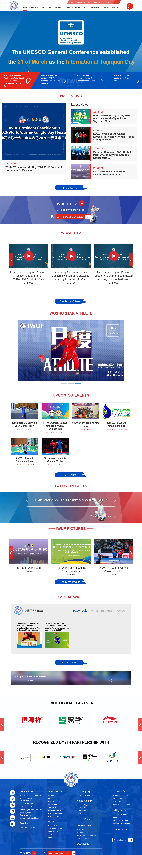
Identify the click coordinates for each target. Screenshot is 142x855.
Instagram (107, 610)
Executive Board (54, 801)
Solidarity (80, 832)
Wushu (43, 7)
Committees (52, 804)
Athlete (77, 7)
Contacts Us (99, 2)
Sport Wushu (53, 831)
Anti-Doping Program (85, 795)
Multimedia (116, 7)
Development (95, 7)
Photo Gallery (82, 805)
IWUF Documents (54, 816)
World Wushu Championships (31, 795)
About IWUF (33, 7)
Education (106, 7)
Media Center (84, 800)
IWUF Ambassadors (55, 813)
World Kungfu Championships (31, 810)
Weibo (120, 610)
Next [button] (131, 259)
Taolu (50, 834)
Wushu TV (81, 808)
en (108, 2)
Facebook (80, 610)
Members (58, 7)
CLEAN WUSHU (76, 2)
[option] (71, 50)
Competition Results (27, 827)
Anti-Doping (83, 791)
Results (85, 7)
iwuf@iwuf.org (123, 829)
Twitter (93, 610)
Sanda (50, 837)
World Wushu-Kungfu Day (86, 835)
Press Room (84, 819)
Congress (51, 795)
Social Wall (81, 814)
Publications (81, 811)
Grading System (83, 838)
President (51, 798)
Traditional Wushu (55, 828)
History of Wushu (54, 826)
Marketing (80, 829)
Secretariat (52, 807)
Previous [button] (11, 259)
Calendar (88, 2)
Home (25, 7)
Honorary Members (55, 810)
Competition (68, 7)
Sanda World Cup (26, 804)
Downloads (83, 843)
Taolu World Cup (26, 807)
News (50, 7)
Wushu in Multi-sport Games (30, 818)
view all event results (100, 516)
